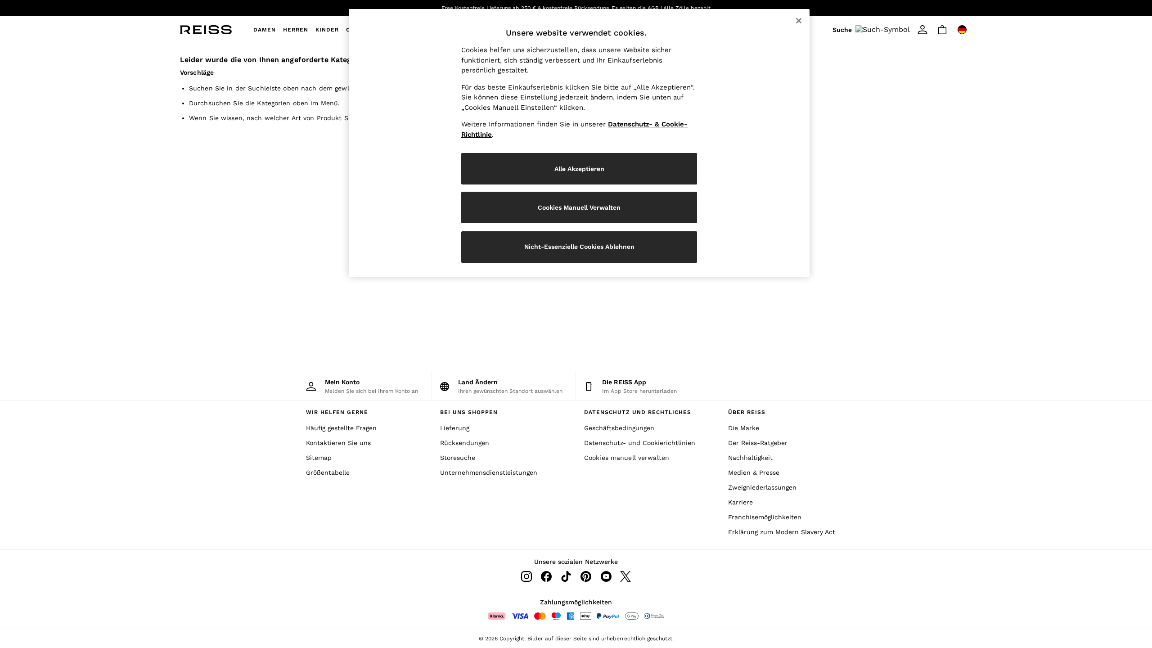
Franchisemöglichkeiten (764, 517)
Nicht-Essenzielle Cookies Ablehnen (579, 246)
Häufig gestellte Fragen (341, 428)
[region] (579, 143)
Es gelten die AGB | (637, 8)
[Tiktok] (566, 576)
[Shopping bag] (942, 30)
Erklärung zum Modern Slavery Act (781, 532)
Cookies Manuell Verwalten (579, 207)
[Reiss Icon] (206, 29)
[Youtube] (606, 576)
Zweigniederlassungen (762, 487)
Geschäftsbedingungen (619, 428)
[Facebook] (546, 576)
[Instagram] (526, 576)
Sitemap (319, 457)
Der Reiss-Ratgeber (758, 442)
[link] (872, 30)
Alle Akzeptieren (579, 168)
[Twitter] (625, 576)
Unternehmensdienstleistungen (488, 472)
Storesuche (457, 457)
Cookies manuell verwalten (626, 457)
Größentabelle (328, 472)
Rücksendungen (464, 442)
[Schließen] (799, 20)
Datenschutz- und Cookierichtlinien (639, 442)
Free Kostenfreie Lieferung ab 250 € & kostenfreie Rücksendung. (525, 8)
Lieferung (454, 428)
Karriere (740, 502)
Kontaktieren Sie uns (338, 442)
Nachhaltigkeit (750, 457)
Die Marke (743, 428)
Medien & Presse (753, 472)
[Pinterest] (586, 576)
